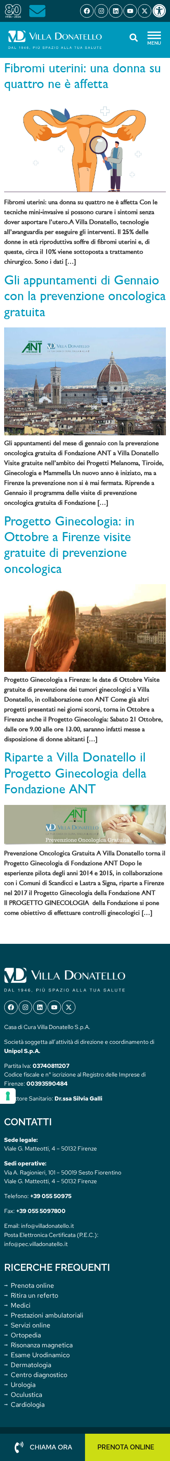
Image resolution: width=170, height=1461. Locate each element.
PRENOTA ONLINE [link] (125, 1447)
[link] (161, 10)
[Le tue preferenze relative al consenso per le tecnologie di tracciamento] (8, 1096)
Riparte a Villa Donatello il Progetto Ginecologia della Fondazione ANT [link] (75, 774)
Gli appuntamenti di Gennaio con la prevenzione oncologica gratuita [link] (85, 297)
